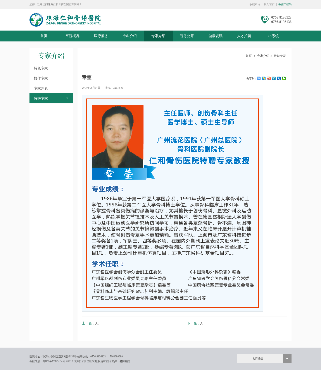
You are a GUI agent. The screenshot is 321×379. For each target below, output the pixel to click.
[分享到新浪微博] (269, 78)
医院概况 (72, 36)
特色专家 (41, 68)
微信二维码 (285, 4)
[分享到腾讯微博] (274, 78)
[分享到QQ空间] (264, 78)
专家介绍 (158, 36)
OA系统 (273, 36)
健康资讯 (216, 36)
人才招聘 (244, 36)
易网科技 (124, 361)
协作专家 (41, 78)
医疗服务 (101, 36)
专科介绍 (130, 36)
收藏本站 (255, 4)
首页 (43, 36)
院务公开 (187, 36)
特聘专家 (51, 98)
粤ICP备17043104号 (54, 361)
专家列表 (41, 88)
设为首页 (269, 4)
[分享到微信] (284, 78)
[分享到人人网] (279, 78)
